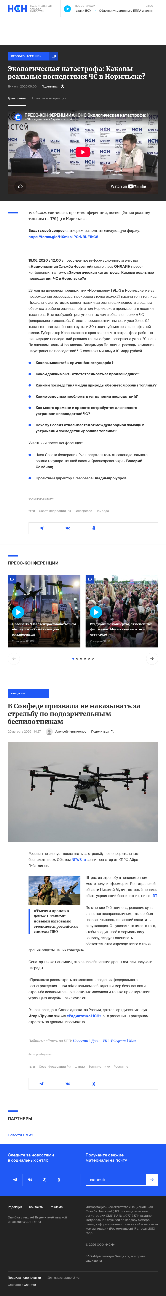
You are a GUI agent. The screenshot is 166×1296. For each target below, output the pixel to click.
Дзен (95, 1041)
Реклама (56, 1207)
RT (155, 896)
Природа (102, 511)
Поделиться (50, 86)
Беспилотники (99, 1067)
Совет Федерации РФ (55, 511)
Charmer (30, 1285)
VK (105, 1041)
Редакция (15, 1207)
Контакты (36, 1207)
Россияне (121, 1067)
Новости (80, 1041)
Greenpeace (83, 511)
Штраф (80, 1067)
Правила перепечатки (24, 1278)
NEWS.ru (79, 859)
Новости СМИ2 (20, 1135)
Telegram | (119, 1041)
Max (132, 1041)
